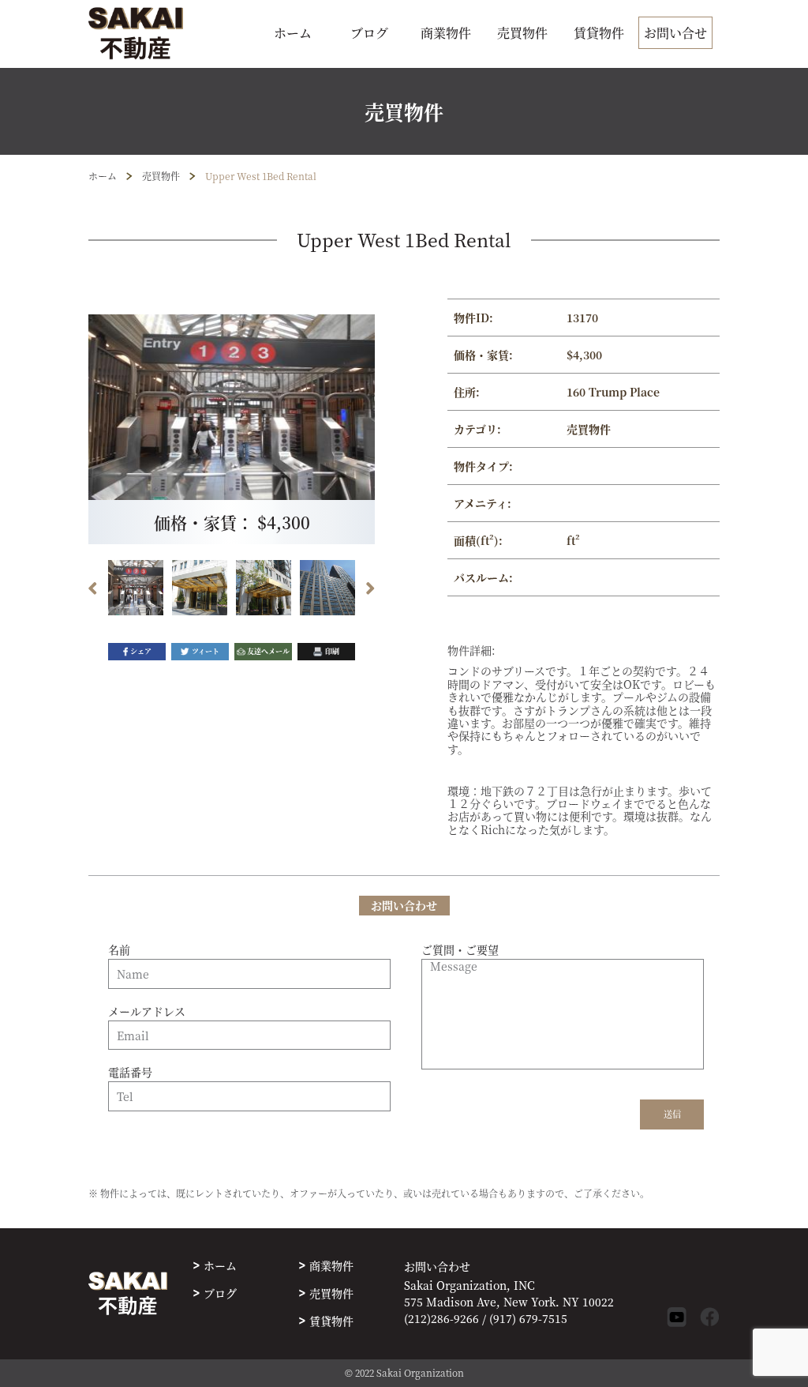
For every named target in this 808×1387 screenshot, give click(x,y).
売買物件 (522, 33)
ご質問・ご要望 (460, 950)
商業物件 (446, 33)
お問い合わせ (437, 1266)
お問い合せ (675, 33)
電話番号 (130, 1073)
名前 (119, 950)
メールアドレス (146, 1012)
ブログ (369, 33)
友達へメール (268, 651)
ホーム (293, 33)
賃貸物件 (599, 33)
